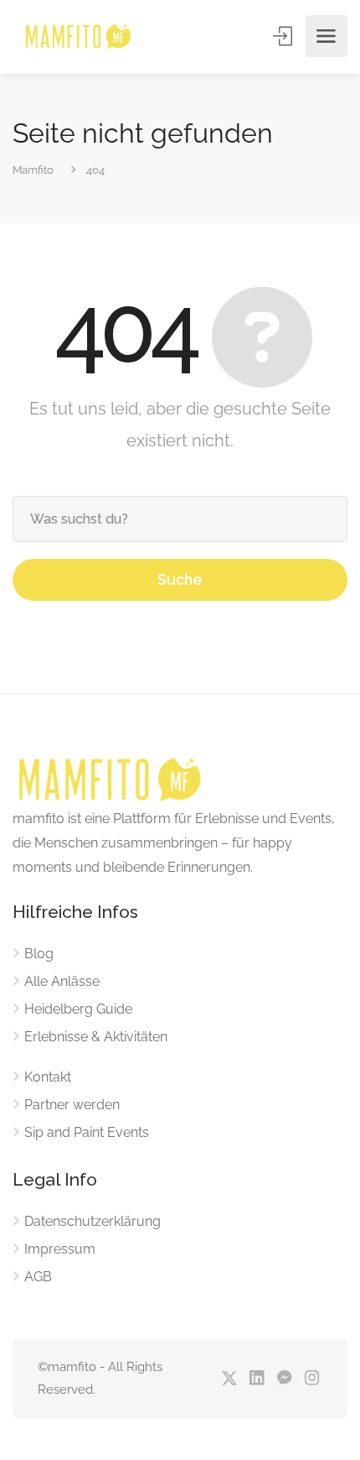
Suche (180, 579)
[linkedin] (256, 1379)
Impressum (59, 1249)
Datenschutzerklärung (92, 1221)
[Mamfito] (77, 36)
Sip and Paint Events (86, 1132)
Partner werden (72, 1105)
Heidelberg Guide (78, 1009)
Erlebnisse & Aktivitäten (95, 1037)
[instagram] (311, 1379)
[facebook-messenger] (284, 1379)
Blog (39, 954)
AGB (38, 1277)
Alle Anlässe (62, 981)
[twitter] (229, 1379)
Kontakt (47, 1077)
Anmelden (283, 36)
